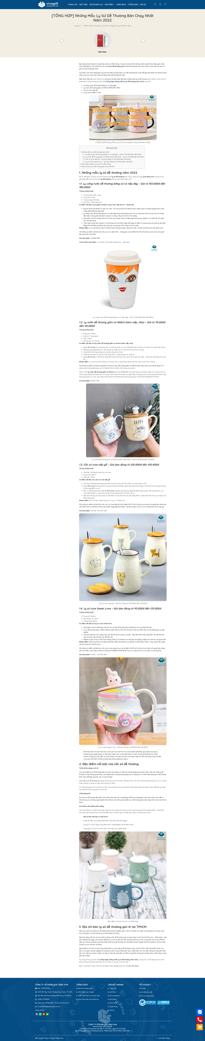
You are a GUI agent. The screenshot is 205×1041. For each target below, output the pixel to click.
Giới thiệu (142, 988)
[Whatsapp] (40, 1014)
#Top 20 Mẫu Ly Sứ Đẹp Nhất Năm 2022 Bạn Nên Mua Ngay (105, 821)
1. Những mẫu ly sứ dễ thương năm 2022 (94, 152)
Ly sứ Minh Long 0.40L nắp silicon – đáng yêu (113, 242)
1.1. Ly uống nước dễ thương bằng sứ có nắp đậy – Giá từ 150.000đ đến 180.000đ (112, 154)
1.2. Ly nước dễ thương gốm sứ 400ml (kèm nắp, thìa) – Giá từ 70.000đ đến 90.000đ (113, 157)
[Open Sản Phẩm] (114, 4)
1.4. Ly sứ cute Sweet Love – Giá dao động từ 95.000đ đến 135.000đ (107, 162)
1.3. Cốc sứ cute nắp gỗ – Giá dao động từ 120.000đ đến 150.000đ (106, 159)
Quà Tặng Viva (98, 79)
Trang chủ (77, 26)
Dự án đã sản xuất (145, 992)
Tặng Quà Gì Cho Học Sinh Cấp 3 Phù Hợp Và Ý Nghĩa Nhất (104, 829)
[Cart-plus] (199, 1027)
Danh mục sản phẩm (146, 996)
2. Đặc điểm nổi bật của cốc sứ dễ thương (95, 164)
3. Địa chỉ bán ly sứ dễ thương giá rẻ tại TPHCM (97, 166)
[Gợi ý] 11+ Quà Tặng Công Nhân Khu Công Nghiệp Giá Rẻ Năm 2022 (108, 825)
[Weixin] (47, 1014)
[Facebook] (36, 1014)
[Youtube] (43, 1014)
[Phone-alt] (199, 1019)
